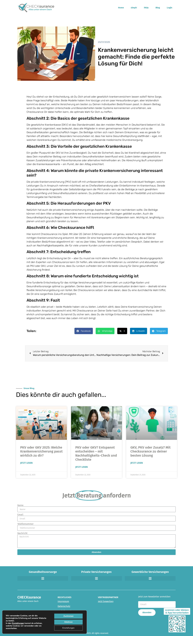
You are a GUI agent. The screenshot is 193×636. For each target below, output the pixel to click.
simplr (134, 7)
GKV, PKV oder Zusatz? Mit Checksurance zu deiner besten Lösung (150, 451)
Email (20, 515)
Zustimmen (68, 616)
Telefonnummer (25, 524)
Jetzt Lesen (26, 463)
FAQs (146, 7)
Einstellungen (18, 623)
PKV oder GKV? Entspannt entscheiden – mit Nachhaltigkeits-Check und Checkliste (96, 453)
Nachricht (22, 533)
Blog (158, 7)
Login (169, 7)
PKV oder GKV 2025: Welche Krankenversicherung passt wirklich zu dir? (41, 451)
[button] (83, 331)
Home (121, 7)
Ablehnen (68, 622)
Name (20, 505)
